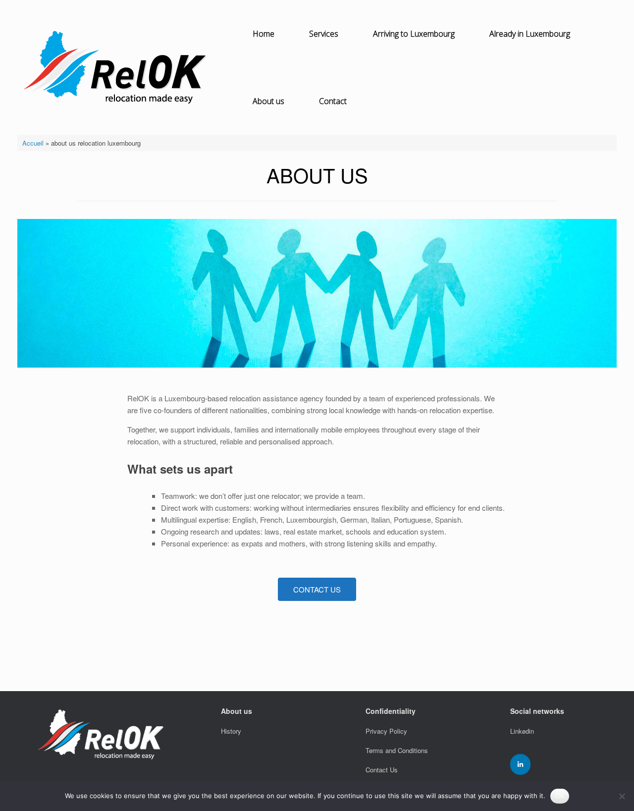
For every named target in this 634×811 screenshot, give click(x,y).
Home (263, 33)
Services (323, 33)
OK (560, 796)
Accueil (33, 143)
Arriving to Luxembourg (414, 33)
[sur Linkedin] (520, 764)
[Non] (622, 796)
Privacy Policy (386, 731)
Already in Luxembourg (529, 33)
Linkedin (522, 731)
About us (268, 101)
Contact (333, 101)
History (231, 731)
